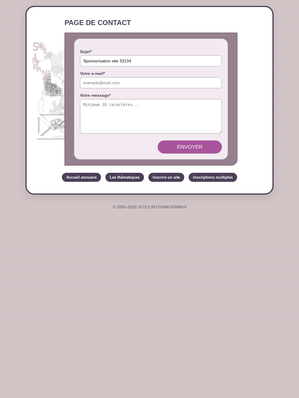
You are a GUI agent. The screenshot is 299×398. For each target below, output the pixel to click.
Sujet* (86, 51)
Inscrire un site (166, 177)
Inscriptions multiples (213, 177)
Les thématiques (125, 177)
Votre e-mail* (92, 73)
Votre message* (95, 95)
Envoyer (190, 147)
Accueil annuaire (81, 177)
